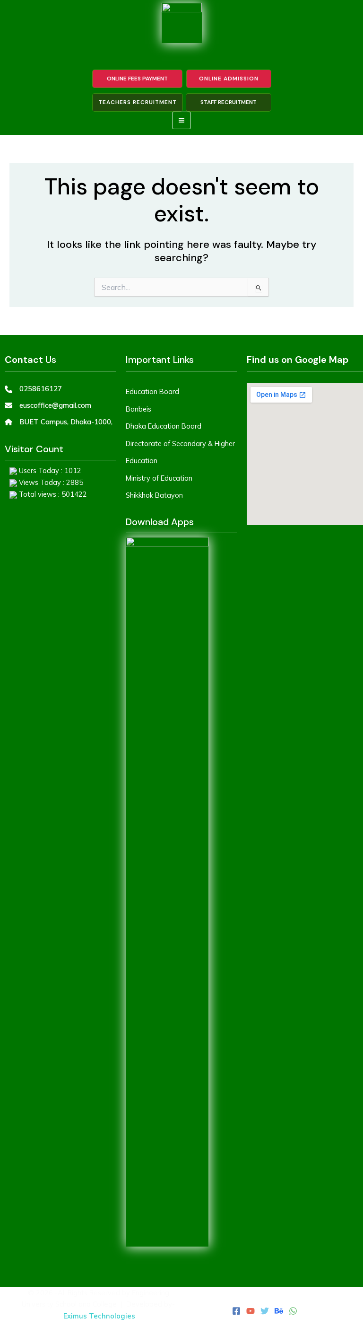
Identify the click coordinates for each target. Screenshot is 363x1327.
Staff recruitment (228, 102)
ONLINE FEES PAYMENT (137, 78)
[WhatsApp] (293, 1311)
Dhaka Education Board (163, 426)
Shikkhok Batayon (154, 495)
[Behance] (279, 1311)
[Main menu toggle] (181, 121)
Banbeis (138, 408)
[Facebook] (236, 1311)
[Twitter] (264, 1311)
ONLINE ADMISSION (229, 78)
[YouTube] (250, 1311)
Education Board (152, 391)
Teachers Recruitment (137, 102)
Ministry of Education (159, 478)
